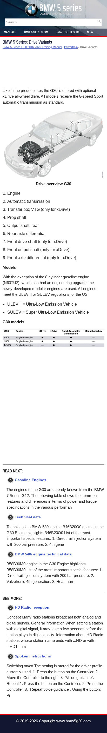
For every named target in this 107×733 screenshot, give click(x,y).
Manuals (10, 32)
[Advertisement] (53, 68)
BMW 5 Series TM (67, 32)
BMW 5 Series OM (36, 32)
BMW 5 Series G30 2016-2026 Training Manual (32, 47)
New (90, 32)
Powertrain (71, 47)
